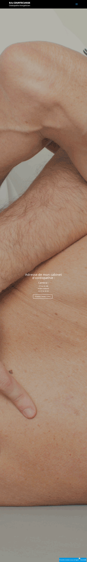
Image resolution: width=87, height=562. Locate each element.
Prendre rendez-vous (43, 296)
